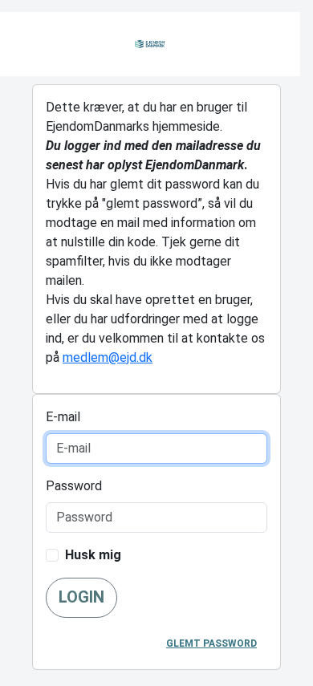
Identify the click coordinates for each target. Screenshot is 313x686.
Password (74, 485)
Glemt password (211, 643)
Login (81, 597)
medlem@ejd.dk (107, 357)
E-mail (63, 416)
